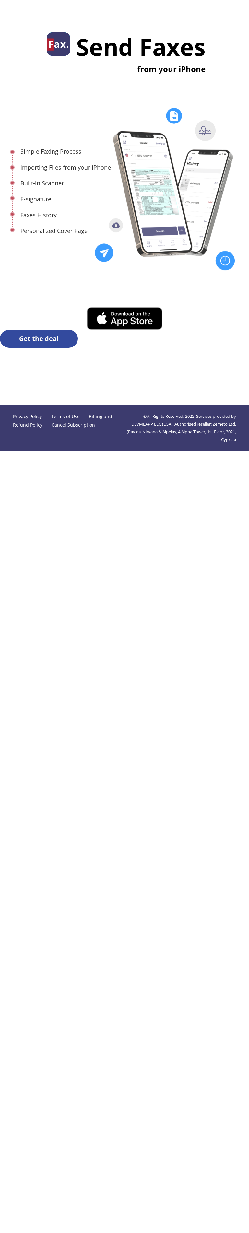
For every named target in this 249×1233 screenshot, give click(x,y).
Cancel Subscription (73, 425)
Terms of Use (65, 416)
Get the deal (39, 338)
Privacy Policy (28, 416)
